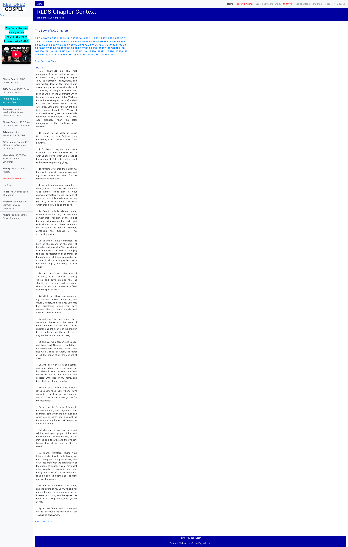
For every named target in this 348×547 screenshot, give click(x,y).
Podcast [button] (328, 3)
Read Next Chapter (45, 521)
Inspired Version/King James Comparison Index (13, 112)
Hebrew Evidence (12, 178)
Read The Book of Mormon (308, 3)
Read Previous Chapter (47, 61)
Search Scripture (264, 3)
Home (230, 3)
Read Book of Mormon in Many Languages (15, 204)
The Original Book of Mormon (15, 193)
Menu (39, 3)
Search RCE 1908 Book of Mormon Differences (16, 145)
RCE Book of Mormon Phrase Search (16, 124)
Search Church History (15, 170)
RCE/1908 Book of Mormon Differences (14, 158)
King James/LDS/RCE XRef (14, 134)
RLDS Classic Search (14, 81)
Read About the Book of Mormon (15, 216)
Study (278, 3)
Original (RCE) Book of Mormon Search (16, 91)
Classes (341, 3)
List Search (8, 185)
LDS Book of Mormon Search (12, 101)
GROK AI (287, 3)
